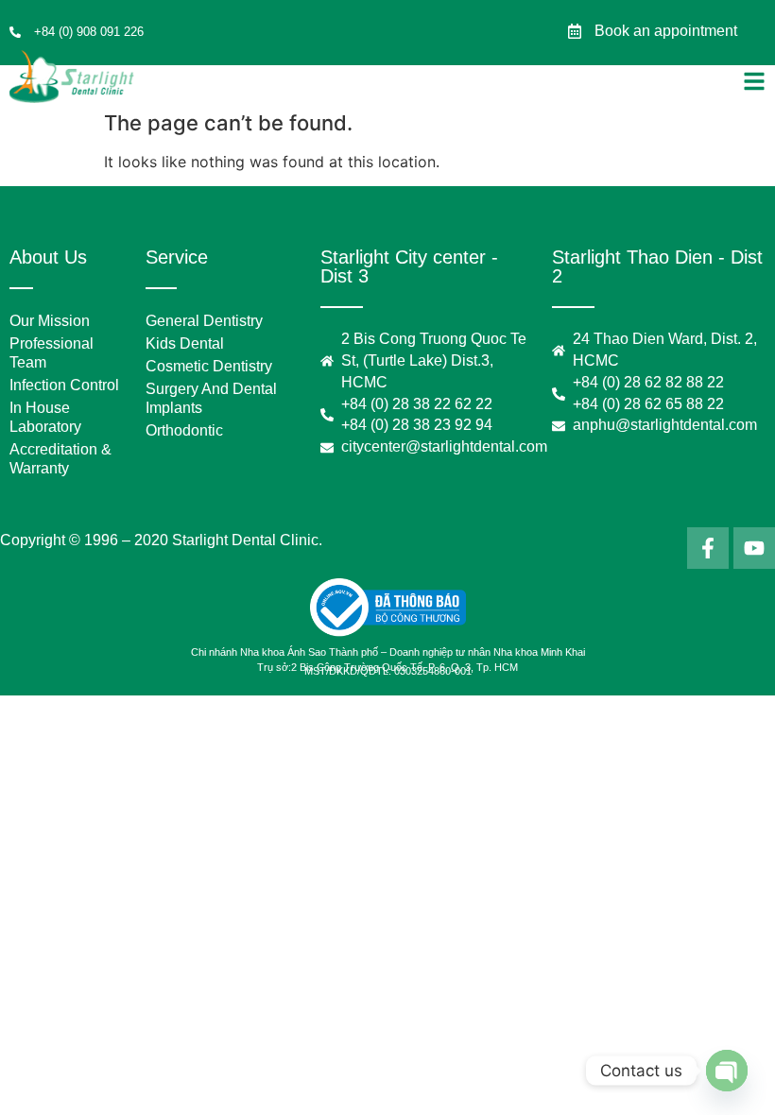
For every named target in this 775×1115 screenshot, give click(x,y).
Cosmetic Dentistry (209, 366)
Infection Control (64, 385)
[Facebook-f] (708, 548)
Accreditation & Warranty (60, 458)
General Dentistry (204, 321)
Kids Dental (185, 343)
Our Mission (49, 321)
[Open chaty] (727, 1070)
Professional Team (51, 352)
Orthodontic (184, 430)
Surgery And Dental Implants (211, 398)
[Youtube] (754, 548)
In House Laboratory (45, 417)
